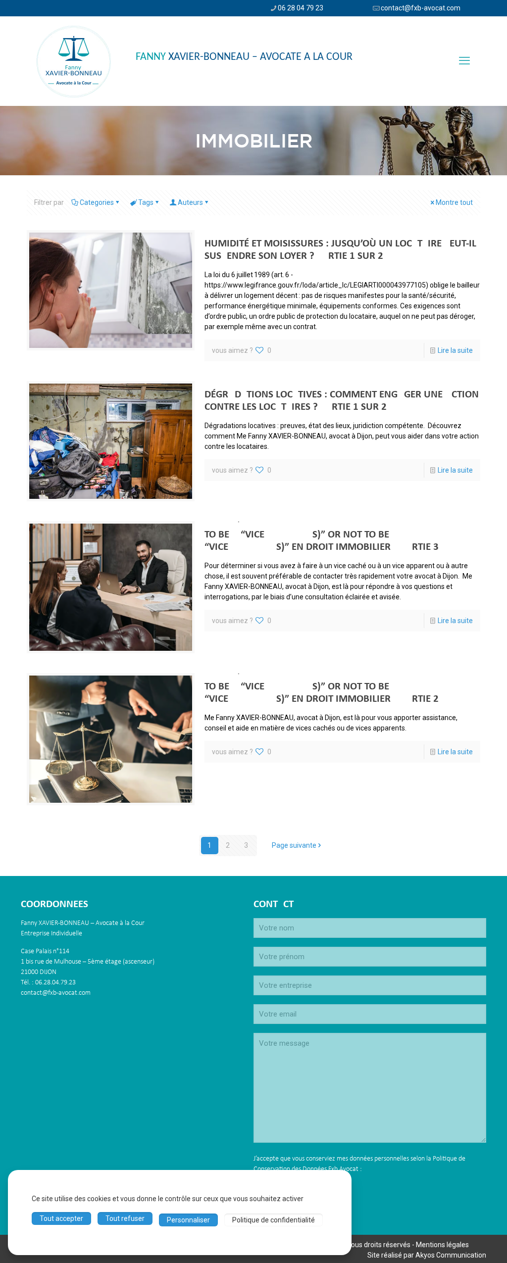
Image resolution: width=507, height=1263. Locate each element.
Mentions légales (442, 1245)
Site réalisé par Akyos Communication (426, 1255)
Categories (97, 202)
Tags (145, 202)
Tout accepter (61, 1218)
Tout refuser (125, 1218)
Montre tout (454, 202)
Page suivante (294, 845)
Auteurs (190, 202)
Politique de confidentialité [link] (273, 1220)
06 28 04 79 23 (300, 8)
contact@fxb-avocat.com (420, 8)
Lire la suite (455, 350)
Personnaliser (188, 1220)
